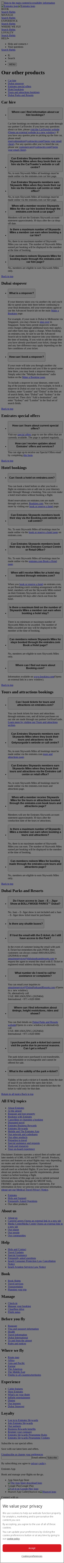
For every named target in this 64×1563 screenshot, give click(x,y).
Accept (32, 1548)
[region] (32, 1530)
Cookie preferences (31, 1556)
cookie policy (13, 1538)
